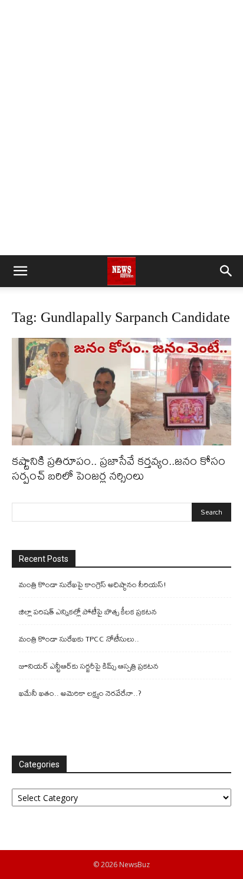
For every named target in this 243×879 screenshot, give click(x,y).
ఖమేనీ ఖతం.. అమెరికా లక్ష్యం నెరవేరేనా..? (80, 693)
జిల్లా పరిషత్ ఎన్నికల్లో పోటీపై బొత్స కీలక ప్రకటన (88, 611)
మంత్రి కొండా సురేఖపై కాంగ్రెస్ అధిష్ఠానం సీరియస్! (92, 584)
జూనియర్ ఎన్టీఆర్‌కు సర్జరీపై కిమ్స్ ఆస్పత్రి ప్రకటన (89, 666)
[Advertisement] (121, 127)
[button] (20, 271)
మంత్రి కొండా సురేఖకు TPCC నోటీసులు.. (79, 639)
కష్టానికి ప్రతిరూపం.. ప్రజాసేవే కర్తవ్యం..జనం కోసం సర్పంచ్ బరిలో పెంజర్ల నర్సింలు (118, 468)
